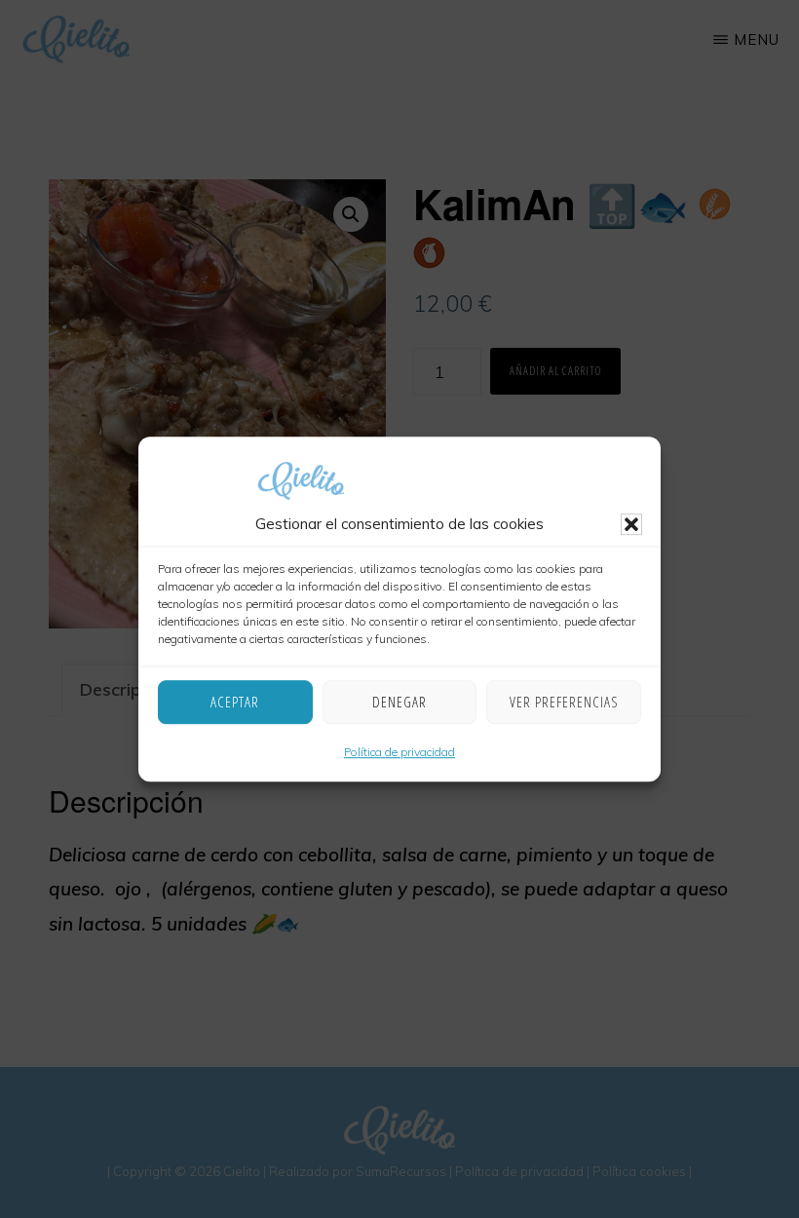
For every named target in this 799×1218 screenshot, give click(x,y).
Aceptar (234, 702)
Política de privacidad (399, 751)
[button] (631, 524)
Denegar (399, 702)
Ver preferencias (564, 702)
